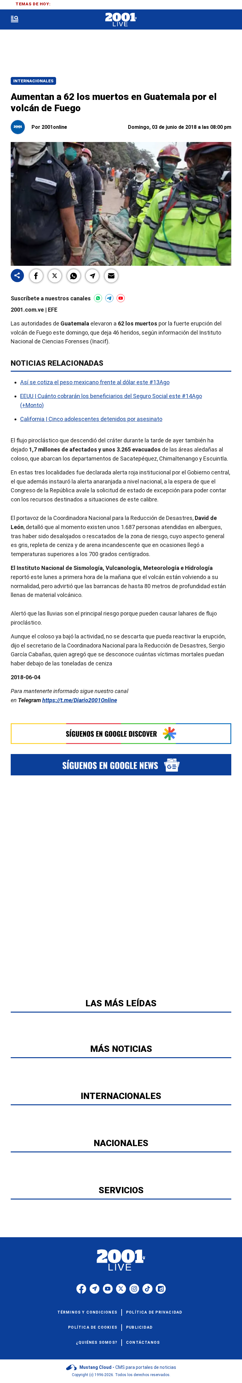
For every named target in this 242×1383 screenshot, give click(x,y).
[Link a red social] (81, 1289)
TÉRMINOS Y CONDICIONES (87, 1312)
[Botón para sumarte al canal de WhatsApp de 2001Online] (98, 298)
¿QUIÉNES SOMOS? (96, 1342)
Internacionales (33, 81)
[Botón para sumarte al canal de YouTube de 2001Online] (121, 298)
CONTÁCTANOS (143, 1342)
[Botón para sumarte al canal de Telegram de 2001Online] (109, 298)
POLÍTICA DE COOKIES (92, 1327)
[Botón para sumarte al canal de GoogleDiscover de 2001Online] (121, 733)
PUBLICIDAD (139, 1327)
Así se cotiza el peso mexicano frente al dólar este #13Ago (95, 382)
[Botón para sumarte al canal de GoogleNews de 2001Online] (121, 764)
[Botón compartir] (17, 276)
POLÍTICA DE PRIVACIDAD (154, 1312)
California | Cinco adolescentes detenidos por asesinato (91, 418)
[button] (36, 275)
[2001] (121, 20)
